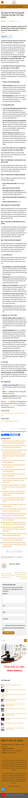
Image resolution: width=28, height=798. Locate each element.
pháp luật (15, 52)
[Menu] (2, 2)
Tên (4, 605)
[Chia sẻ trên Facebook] (10, 551)
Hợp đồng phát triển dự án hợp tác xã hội (15, 695)
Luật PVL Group (16, 21)
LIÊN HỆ (24, 795)
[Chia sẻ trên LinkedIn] (21, 551)
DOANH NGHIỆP (6, 795)
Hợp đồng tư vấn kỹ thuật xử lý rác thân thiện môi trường (15, 714)
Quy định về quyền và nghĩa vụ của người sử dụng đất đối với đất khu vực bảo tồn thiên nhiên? (14, 487)
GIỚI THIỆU (12, 794)
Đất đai (7, 391)
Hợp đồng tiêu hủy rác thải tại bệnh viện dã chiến (16, 719)
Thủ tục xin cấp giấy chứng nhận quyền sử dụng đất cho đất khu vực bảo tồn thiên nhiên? (14, 499)
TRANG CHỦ (6, 794)
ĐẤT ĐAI (2, 10)
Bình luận (5, 593)
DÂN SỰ (17, 794)
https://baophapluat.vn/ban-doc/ (10, 421)
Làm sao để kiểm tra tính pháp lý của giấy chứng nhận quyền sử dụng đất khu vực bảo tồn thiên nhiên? (14, 544)
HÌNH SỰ (22, 794)
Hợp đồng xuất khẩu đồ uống (13, 685)
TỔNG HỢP (19, 795)
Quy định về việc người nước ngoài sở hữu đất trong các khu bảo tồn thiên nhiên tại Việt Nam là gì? (14, 493)
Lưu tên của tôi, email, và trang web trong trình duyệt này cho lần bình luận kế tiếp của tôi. (14, 627)
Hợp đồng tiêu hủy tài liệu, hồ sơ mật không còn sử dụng (15, 700)
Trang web (5, 618)
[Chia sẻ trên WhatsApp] (7, 551)
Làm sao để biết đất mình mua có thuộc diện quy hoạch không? (7, 575)
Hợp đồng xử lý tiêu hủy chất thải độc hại (15, 709)
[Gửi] (25, 640)
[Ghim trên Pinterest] (18, 551)
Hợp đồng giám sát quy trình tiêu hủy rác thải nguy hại (15, 728)
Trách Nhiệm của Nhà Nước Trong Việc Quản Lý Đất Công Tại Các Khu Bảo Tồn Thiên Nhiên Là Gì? (15, 480)
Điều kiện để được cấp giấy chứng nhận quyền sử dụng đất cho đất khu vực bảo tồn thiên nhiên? (14, 529)
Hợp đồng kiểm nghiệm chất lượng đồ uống (15, 690)
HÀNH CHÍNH (13, 795)
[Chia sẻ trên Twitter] (12, 551)
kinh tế (20, 99)
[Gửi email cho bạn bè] (15, 551)
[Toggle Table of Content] (9, 37)
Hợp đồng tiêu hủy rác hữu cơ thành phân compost (15, 704)
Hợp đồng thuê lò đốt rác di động (14, 723)
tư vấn (7, 401)
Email (4, 612)
